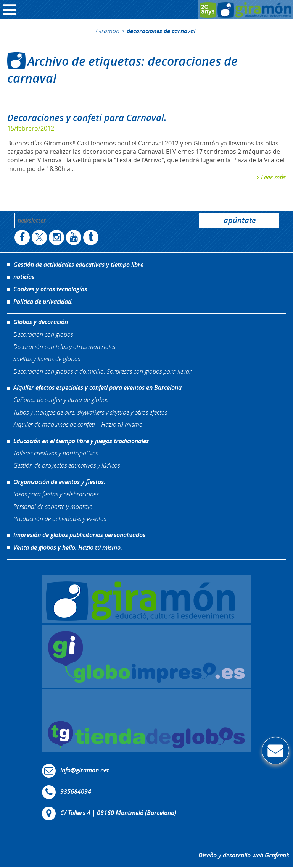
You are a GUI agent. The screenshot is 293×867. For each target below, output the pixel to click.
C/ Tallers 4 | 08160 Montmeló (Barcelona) (118, 813)
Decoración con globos (43, 334)
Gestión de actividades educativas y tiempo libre (78, 264)
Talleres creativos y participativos (55, 453)
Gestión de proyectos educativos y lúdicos (66, 465)
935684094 (75, 791)
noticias (23, 277)
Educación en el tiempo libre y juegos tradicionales (81, 441)
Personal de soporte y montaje (52, 506)
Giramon (107, 31)
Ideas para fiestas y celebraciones (55, 494)
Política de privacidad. (43, 301)
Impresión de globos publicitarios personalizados (79, 535)
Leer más (273, 177)
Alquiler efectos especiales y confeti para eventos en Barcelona (97, 387)
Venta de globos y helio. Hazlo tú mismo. (67, 547)
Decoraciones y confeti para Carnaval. (86, 117)
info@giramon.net (84, 770)
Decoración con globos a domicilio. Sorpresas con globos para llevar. (103, 371)
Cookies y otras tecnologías (50, 289)
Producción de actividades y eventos (59, 519)
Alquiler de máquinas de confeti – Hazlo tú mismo (78, 424)
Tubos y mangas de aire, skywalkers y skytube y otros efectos (90, 412)
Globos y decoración (40, 322)
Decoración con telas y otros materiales (64, 346)
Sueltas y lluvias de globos (46, 359)
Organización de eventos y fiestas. (59, 482)
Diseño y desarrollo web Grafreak (243, 855)
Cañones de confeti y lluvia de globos (60, 400)
